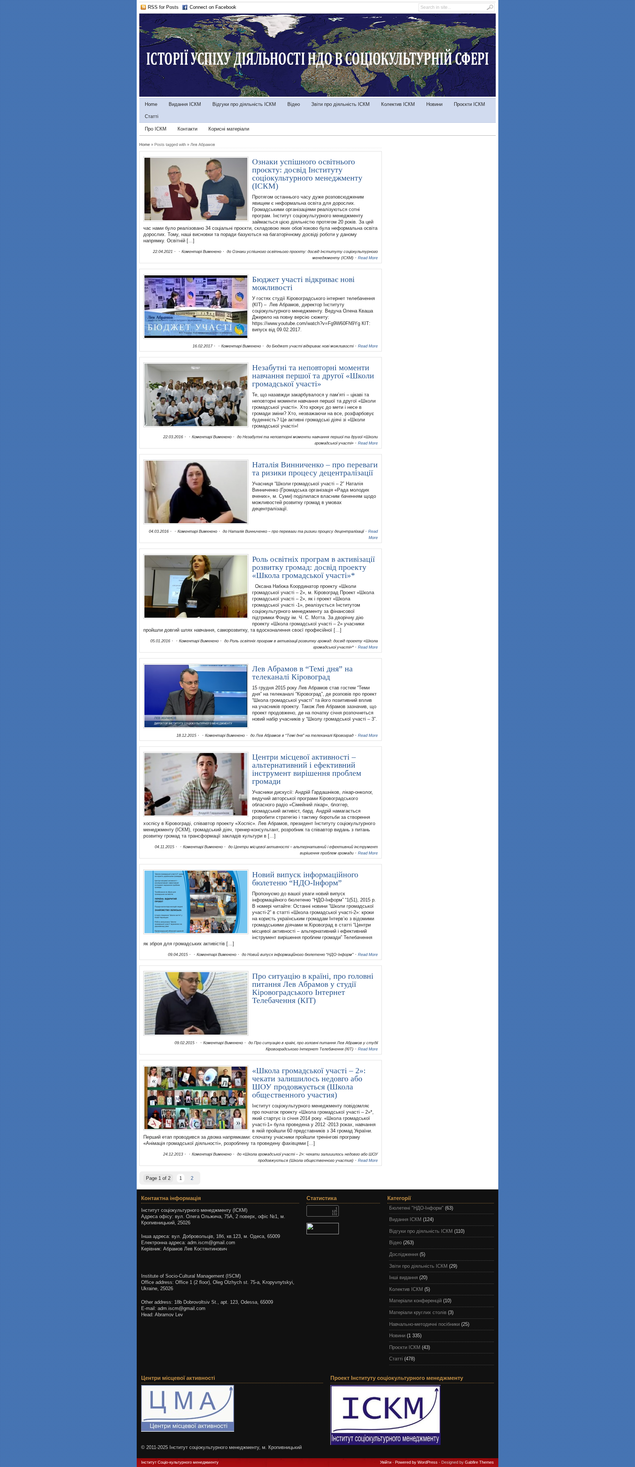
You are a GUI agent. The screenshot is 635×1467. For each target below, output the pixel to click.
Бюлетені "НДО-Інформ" (416, 1208)
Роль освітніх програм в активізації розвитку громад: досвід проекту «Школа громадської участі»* (313, 567)
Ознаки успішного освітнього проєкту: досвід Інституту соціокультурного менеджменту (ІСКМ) (307, 173)
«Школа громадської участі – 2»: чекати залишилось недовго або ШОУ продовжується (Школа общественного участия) (309, 1082)
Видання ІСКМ (185, 104)
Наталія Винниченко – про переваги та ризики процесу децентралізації (315, 468)
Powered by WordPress (416, 1462)
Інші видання (403, 1277)
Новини (434, 104)
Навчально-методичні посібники (424, 1324)
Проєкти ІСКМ (469, 104)
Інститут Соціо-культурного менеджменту (180, 1462)
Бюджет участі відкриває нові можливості (303, 283)
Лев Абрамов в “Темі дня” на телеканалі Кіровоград (302, 672)
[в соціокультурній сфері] (317, 95)
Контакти (187, 129)
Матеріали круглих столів (417, 1312)
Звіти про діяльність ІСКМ (340, 104)
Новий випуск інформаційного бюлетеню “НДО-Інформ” (305, 878)
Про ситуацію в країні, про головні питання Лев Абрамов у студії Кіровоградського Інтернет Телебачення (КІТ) (312, 988)
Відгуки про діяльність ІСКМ (244, 104)
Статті (151, 116)
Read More (368, 258)
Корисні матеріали (228, 129)
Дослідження (403, 1254)
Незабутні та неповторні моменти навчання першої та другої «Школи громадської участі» (313, 375)
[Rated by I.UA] (343, 1228)
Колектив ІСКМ (398, 104)
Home (151, 104)
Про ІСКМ (155, 129)
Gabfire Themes (479, 1462)
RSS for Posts (163, 7)
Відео (293, 104)
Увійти (385, 1462)
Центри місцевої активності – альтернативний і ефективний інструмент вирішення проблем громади (306, 769)
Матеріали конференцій (415, 1300)
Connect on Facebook (213, 7)
